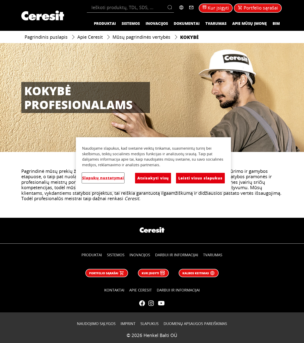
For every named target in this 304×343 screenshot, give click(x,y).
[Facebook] (142, 303)
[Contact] (191, 7)
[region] (153, 164)
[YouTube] (161, 303)
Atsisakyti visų (153, 178)
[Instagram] (151, 303)
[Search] (171, 7)
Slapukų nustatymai (103, 178)
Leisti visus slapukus (200, 178)
